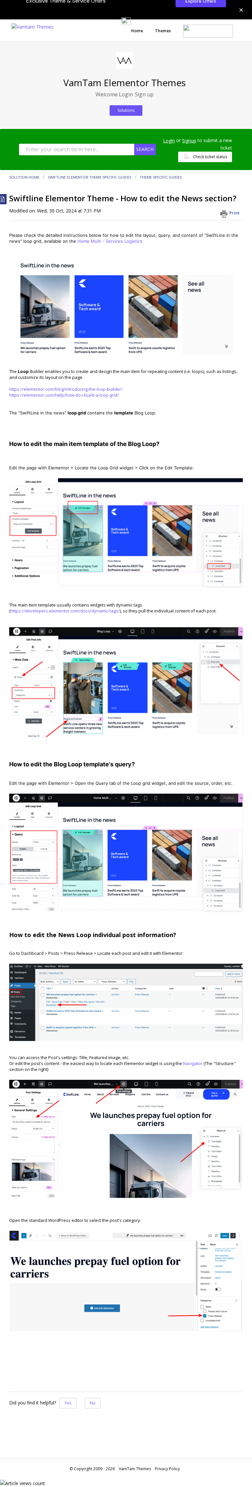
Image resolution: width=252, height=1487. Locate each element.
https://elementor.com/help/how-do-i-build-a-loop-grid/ (64, 395)
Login (169, 140)
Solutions (126, 110)
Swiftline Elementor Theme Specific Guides (89, 177)
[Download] (114, 761)
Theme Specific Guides (161, 177)
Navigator (192, 1063)
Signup (189, 140)
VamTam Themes (135, 1469)
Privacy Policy (167, 1469)
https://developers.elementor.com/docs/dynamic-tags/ (65, 611)
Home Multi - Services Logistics (109, 241)
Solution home (24, 177)
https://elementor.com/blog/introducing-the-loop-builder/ (66, 389)
